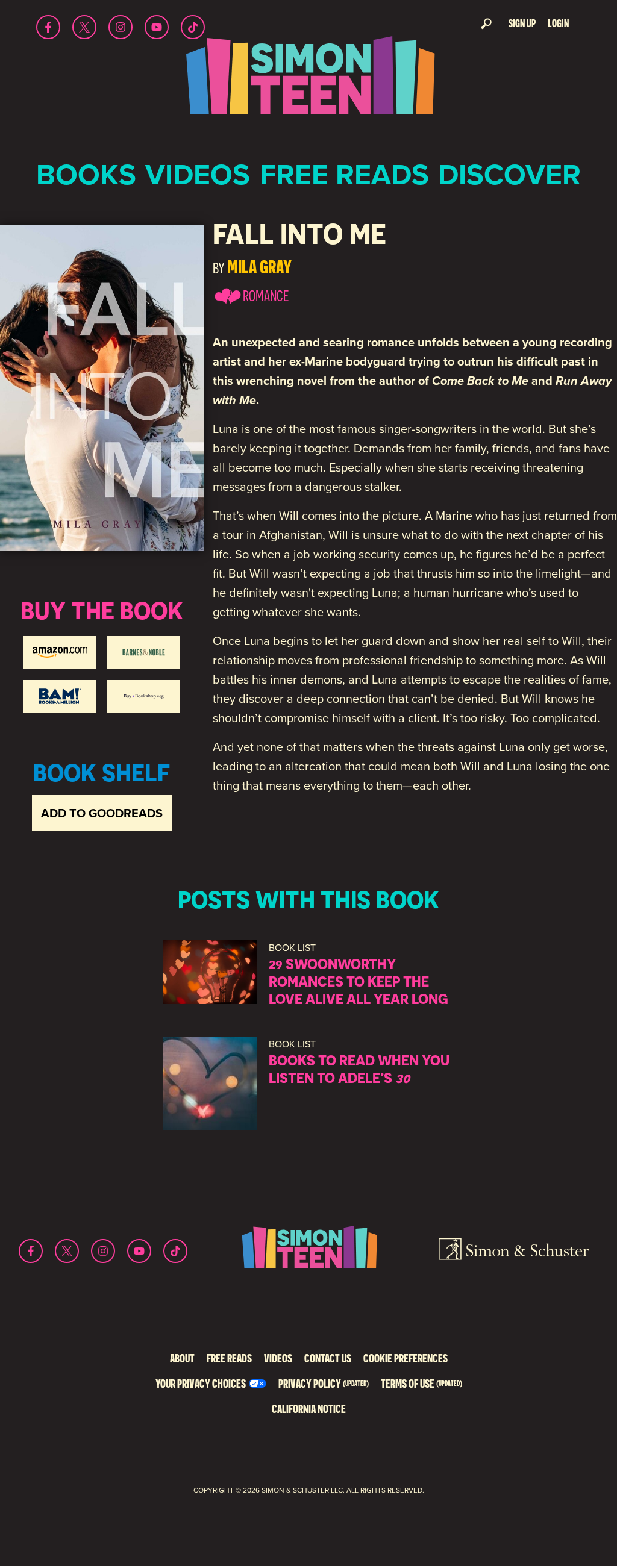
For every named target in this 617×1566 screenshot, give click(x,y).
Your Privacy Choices (200, 1383)
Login (558, 23)
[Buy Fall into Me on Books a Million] (59, 696)
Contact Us (327, 1358)
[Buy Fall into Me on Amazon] (59, 652)
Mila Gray (259, 266)
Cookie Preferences (405, 1358)
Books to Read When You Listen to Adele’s (359, 1069)
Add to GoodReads (102, 813)
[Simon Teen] (308, 83)
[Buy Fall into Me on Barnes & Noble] (143, 652)
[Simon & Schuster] (514, 1251)
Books (86, 174)
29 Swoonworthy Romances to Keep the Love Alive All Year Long (358, 981)
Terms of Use (421, 1383)
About (182, 1358)
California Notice (309, 1408)
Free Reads (344, 174)
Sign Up (522, 23)
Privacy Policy (323, 1383)
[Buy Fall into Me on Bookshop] (143, 696)
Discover (509, 174)
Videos (197, 174)
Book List (292, 948)
